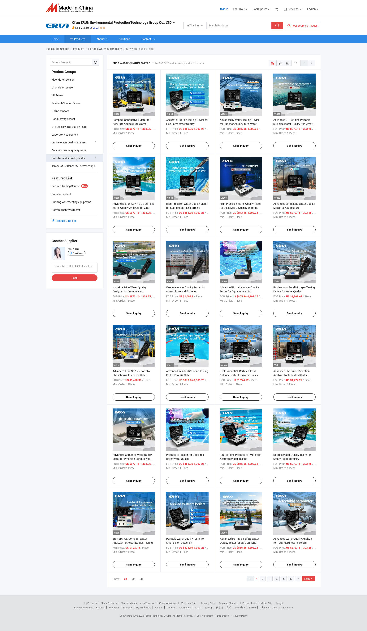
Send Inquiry (133, 145)
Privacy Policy (240, 615)
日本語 (219, 607)
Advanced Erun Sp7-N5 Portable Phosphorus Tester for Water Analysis (132, 375)
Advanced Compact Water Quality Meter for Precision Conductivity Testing (133, 459)
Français (127, 607)
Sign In (224, 9)
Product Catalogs (66, 221)
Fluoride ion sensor (63, 79)
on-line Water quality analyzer (69, 142)
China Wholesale (168, 603)
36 (133, 579)
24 (125, 578)
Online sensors (60, 111)
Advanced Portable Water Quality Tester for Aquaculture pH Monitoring (239, 291)
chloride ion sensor (63, 87)
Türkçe (252, 607)
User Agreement (205, 615)
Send (75, 278)
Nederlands (185, 607)
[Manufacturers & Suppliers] (70, 7)
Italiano (158, 607)
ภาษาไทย (240, 607)
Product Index (249, 603)
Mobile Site (266, 603)
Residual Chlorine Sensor (66, 103)
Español (100, 607)
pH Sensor (58, 95)
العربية (198, 607)
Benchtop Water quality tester (69, 150)
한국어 (208, 607)
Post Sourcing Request (304, 25)
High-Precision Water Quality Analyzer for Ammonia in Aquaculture (129, 291)
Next (307, 578)
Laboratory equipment (65, 134)
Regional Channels (228, 603)
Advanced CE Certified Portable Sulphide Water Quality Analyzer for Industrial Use (294, 124)
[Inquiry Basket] (277, 9)
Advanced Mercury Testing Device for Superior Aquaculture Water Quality (239, 124)
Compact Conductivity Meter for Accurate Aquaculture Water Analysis (131, 124)
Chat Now (78, 253)
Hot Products (90, 603)
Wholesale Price (189, 603)
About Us (102, 39)
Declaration (223, 615)
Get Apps (293, 9)
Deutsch (170, 607)
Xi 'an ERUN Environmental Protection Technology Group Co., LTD (122, 22)
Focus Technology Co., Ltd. (159, 615)
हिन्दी (229, 607)
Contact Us (148, 39)
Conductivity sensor (63, 119)
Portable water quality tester (68, 158)
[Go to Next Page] (311, 63)
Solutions (124, 39)
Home (55, 39)
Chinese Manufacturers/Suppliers (138, 603)
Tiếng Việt (265, 607)
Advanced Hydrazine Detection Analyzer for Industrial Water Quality (291, 375)
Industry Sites (208, 603)
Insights (280, 603)
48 (142, 579)
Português (114, 607)
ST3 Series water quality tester (69, 126)
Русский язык (143, 607)
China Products (109, 603)
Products (79, 39)
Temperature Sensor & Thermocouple (73, 166)
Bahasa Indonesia (283, 607)
